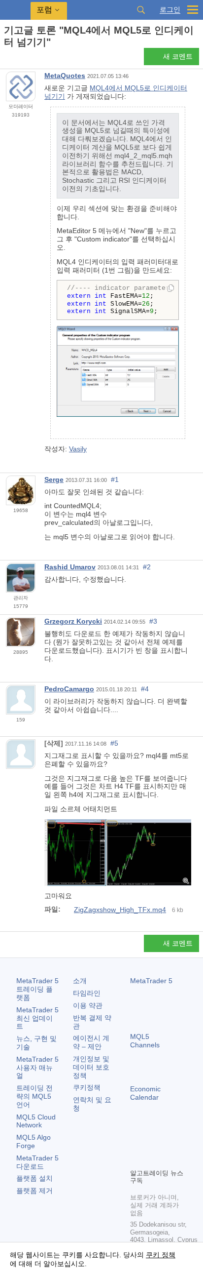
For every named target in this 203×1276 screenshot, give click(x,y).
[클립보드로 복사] (171, 289)
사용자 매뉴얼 (37, 1067)
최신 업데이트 (37, 1018)
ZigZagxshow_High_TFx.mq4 (120, 910)
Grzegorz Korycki (73, 621)
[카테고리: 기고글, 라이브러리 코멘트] (19, 59)
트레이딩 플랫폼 (37, 989)
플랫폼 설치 (34, 1178)
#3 (153, 621)
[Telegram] (152, 1144)
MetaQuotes (64, 76)
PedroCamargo (69, 689)
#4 (145, 689)
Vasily (78, 449)
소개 (80, 981)
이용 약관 (87, 1005)
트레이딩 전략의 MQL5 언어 (34, 1096)
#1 (115, 479)
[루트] (7, 59)
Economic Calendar (145, 1093)
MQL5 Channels (145, 1041)
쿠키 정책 (160, 1255)
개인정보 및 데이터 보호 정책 (91, 1067)
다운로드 (37, 1162)
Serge (54, 479)
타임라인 (87, 993)
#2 (147, 567)
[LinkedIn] (152, 1159)
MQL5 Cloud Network (36, 1121)
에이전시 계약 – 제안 (91, 1042)
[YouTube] (136, 1159)
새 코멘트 (178, 56)
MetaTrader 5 (151, 981)
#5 (114, 743)
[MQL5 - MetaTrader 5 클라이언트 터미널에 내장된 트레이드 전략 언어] (15, 10)
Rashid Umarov (70, 567)
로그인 (170, 9)
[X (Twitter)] (167, 1144)
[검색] (141, 10)
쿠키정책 (87, 1087)
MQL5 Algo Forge (33, 1141)
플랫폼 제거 (34, 1191)
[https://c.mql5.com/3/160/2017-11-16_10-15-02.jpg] (117, 852)
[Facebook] (136, 1144)
